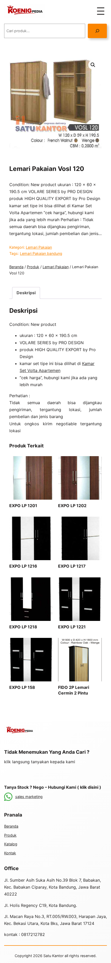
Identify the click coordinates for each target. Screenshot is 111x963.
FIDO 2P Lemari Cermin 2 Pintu (73, 690)
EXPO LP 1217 (72, 566)
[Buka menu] (100, 11)
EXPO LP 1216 (23, 566)
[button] (93, 65)
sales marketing (29, 796)
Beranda (16, 267)
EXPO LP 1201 (23, 505)
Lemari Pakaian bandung (41, 253)
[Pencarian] (97, 31)
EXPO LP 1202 (72, 505)
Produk (33, 267)
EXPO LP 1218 (23, 626)
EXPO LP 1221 (72, 626)
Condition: (19, 324)
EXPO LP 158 (22, 687)
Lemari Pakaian (39, 247)
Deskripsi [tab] (26, 292)
